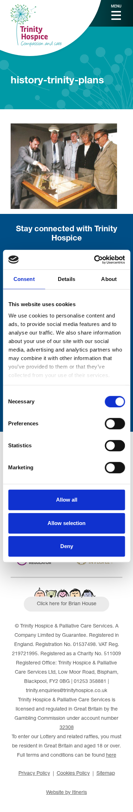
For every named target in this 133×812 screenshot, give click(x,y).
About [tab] (109, 279)
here (111, 755)
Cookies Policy (73, 773)
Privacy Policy (34, 773)
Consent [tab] (24, 279)
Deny (66, 546)
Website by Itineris (66, 792)
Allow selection (66, 523)
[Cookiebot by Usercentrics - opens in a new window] (95, 259)
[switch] (115, 423)
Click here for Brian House (66, 604)
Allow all (66, 500)
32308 (67, 727)
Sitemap (105, 773)
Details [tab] (66, 279)
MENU (116, 7)
